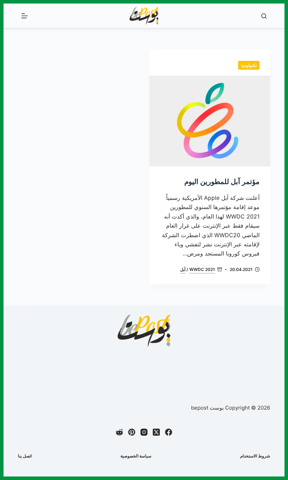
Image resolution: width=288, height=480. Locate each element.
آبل (182, 269)
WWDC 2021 (202, 269)
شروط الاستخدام (255, 456)
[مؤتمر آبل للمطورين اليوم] (209, 121)
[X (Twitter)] (156, 432)
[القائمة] (24, 16)
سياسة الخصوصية (135, 456)
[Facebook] (168, 432)
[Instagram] (144, 432)
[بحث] (264, 16)
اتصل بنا (25, 456)
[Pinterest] (131, 432)
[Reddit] (119, 432)
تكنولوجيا (249, 65)
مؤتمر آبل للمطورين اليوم (222, 181)
